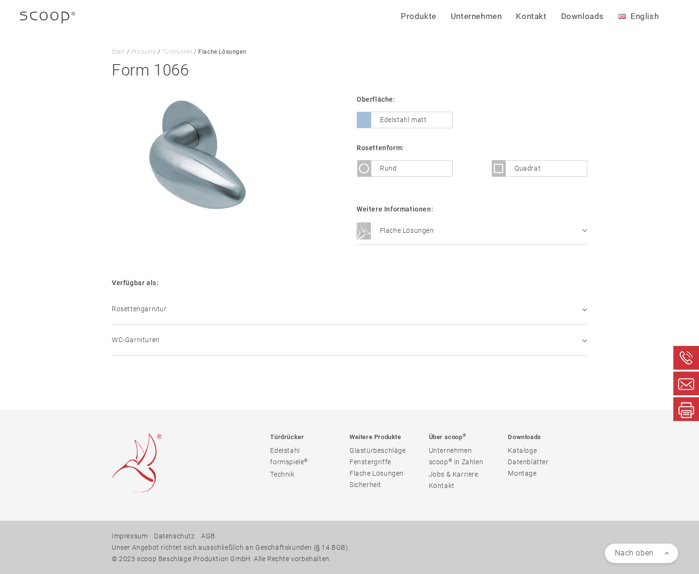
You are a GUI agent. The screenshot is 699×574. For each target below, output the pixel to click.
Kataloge (522, 450)
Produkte (143, 51)
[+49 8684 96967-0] (686, 358)
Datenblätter (528, 462)
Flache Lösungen (406, 230)
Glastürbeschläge (378, 450)
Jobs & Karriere (453, 474)
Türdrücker (177, 51)
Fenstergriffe (370, 462)
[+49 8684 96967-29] (686, 409)
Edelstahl (285, 450)
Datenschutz (174, 536)
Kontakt (531, 16)
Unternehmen (450, 450)
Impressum (129, 536)
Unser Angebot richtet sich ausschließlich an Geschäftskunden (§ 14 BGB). (231, 547)
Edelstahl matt (403, 120)
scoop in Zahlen (456, 462)
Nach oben (634, 552)
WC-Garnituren (136, 340)
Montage (522, 473)
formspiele (289, 462)
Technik (282, 474)
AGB (208, 536)
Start (118, 51)
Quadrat (528, 168)
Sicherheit (365, 484)
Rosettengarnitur (139, 309)
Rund (388, 168)
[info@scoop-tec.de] (686, 383)
